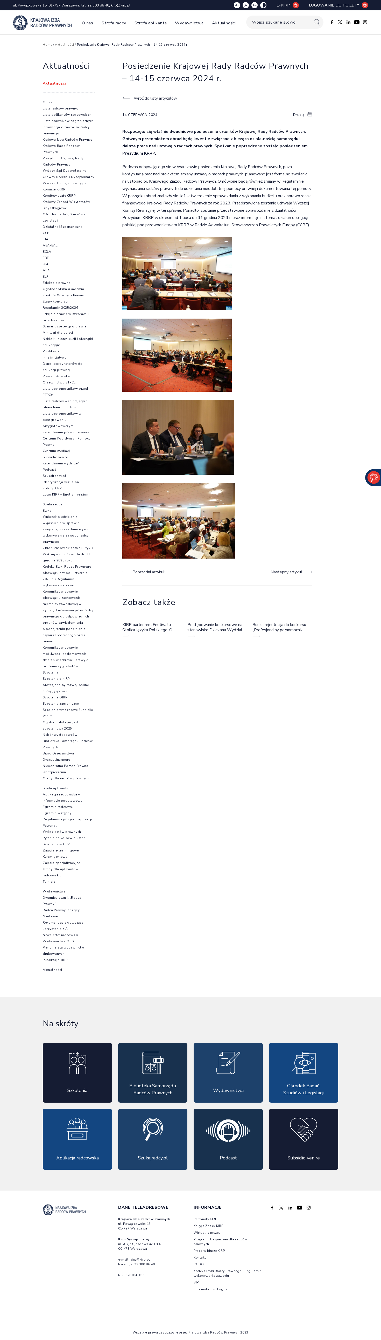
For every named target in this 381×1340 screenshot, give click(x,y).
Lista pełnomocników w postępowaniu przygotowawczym (62, 419)
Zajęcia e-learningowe (61, 850)
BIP (196, 1282)
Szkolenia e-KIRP (56, 844)
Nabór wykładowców (60, 735)
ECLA (47, 252)
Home (47, 45)
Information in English (211, 1289)
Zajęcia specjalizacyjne (61, 863)
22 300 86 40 (98, 5)
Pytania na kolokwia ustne (64, 838)
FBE (46, 258)
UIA (46, 264)
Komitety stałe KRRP (59, 196)
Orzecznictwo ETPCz (59, 382)
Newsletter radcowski (60, 935)
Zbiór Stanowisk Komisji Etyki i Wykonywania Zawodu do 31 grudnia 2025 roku (68, 554)
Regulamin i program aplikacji (67, 819)
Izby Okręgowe (55, 208)
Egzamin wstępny (57, 813)
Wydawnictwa (189, 23)
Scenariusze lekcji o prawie (64, 326)
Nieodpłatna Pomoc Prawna (65, 766)
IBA (45, 239)
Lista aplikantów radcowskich (67, 115)
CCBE (47, 233)
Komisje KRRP (54, 189)
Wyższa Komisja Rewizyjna (65, 183)
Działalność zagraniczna (63, 227)
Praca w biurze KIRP (209, 1251)
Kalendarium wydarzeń (61, 463)
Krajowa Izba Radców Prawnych (69, 140)
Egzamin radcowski (59, 807)
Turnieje (49, 881)
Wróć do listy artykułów (155, 98)
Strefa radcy (114, 23)
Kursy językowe (55, 691)
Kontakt (200, 1257)
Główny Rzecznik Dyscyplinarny (68, 177)
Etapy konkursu (55, 301)
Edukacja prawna (57, 283)
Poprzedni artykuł (148, 572)
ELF (45, 276)
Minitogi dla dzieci (58, 333)
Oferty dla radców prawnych (66, 778)
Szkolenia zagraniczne (61, 704)
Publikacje (51, 351)
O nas (87, 23)
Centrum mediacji (57, 451)
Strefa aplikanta (151, 23)
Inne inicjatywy (55, 357)
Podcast (49, 470)
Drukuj (299, 114)
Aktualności (224, 23)
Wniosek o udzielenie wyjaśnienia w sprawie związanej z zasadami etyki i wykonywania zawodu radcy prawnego (66, 529)
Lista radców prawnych (62, 108)
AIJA (46, 270)
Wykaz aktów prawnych (62, 832)
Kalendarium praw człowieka (66, 432)
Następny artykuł (286, 572)
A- (237, 5)
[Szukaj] (317, 22)
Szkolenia (50, 672)
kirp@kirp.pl (120, 5)
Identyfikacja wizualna (61, 482)
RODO (199, 1264)
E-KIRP (283, 5)
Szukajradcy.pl (54, 476)
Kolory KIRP (52, 488)
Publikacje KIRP (55, 960)
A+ (254, 5)
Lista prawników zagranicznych (68, 121)
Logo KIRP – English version (65, 494)
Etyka (47, 510)
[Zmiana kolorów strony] (263, 5)
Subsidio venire (55, 457)
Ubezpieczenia (54, 772)
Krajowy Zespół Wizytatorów (66, 202)
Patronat (50, 825)
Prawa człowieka (56, 376)
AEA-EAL (50, 245)
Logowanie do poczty (334, 5)
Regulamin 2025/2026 (60, 308)
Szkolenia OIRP (55, 697)
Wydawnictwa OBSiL (59, 941)
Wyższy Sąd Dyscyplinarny (64, 171)
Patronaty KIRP (205, 1219)
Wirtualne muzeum (209, 1233)
